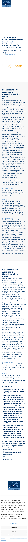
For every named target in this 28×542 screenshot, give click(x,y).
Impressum (24, 538)
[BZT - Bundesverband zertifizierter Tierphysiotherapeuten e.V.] (6, 6)
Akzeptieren (14, 527)
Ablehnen (14, 531)
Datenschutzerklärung (15, 538)
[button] (26, 497)
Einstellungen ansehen (14, 535)
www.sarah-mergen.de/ (9, 55)
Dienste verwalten (13, 523)
